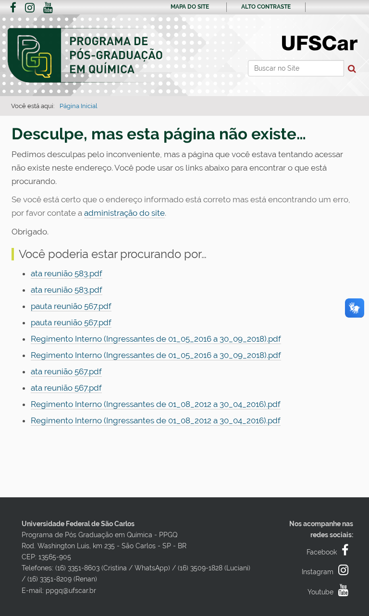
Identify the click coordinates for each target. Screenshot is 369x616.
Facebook (322, 552)
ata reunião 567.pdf (66, 371)
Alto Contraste (266, 6)
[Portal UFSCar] (319, 42)
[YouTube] (48, 8)
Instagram (317, 572)
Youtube (320, 592)
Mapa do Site (190, 6)
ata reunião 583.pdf (66, 273)
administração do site (124, 213)
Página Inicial (79, 106)
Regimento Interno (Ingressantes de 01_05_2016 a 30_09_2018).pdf (156, 339)
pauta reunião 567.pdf (71, 306)
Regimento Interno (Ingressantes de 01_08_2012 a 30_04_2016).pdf (156, 404)
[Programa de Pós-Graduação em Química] (85, 56)
